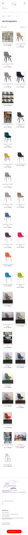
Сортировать (22, 27)
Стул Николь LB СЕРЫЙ (20, 324)
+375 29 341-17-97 (14, 531)
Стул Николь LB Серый (7, 304)
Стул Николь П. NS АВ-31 (8, 284)
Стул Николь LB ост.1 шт (7, 104)
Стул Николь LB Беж (8, 404)
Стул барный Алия (7, 464)
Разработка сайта (22, 531)
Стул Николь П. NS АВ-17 (8, 264)
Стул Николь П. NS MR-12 (20, 164)
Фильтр (4, 27)
